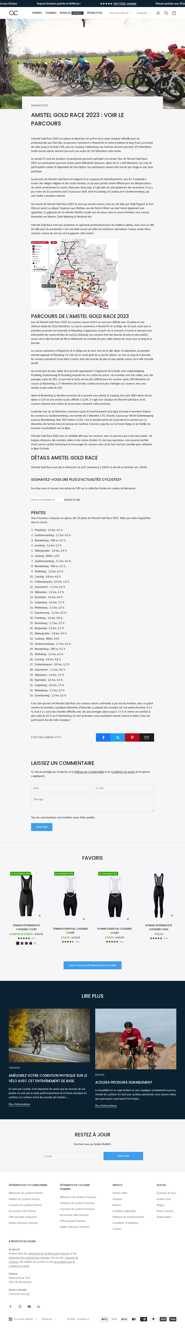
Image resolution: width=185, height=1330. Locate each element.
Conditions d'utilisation (125, 1222)
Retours (117, 1205)
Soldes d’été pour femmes (23, 1222)
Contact (117, 1228)
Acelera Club (164, 1199)
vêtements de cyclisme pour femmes (29, 1257)
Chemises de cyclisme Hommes (77, 1203)
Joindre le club (72, 499)
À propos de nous (166, 1192)
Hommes (51, 13)
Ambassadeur (164, 1216)
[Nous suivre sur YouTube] (29, 1306)
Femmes (37, 13)
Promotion (94, 13)
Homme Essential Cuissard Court (114, 930)
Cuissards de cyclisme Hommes (77, 1208)
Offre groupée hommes (73, 1220)
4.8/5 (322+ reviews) (113, 3)
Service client (120, 1192)
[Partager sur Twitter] (118, 737)
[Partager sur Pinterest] (132, 737)
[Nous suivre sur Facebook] (10, 1306)
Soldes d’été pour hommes (74, 1226)
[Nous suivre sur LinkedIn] (38, 1306)
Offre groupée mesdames (23, 1216)
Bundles (71, 13)
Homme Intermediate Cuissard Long (158, 927)
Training (14, 1068)
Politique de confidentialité (89, 771)
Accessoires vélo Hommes (74, 1214)
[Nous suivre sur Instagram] (20, 1306)
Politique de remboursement (128, 1216)
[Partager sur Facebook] (103, 737)
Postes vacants (165, 1210)
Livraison (117, 1199)
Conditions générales (124, 1210)
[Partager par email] (147, 737)
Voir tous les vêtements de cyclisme (92, 965)
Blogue (160, 1205)
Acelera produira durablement (123, 1082)
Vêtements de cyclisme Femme (26, 1192)
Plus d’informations (19, 1104)
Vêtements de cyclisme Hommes (78, 1197)
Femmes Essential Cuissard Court (70, 930)
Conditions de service (123, 771)
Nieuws (99, 1075)
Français (142, 13)
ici (28, 1293)
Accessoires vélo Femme (22, 1210)
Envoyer (41, 827)
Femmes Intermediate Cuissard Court (26, 927)
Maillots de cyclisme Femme (24, 1199)
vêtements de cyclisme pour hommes (49, 1253)
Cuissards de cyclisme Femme (25, 1205)
